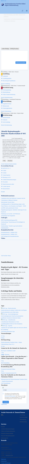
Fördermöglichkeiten (7, 108)
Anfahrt (4, 172)
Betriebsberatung (23, 417)
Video (4, 160)
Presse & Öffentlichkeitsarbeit (7, 435)
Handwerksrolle (6, 117)
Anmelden (5, 402)
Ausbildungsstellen (7, 78)
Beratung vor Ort (6, 177)
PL (3, 0)
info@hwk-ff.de (9, 455)
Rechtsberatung (23, 421)
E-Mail (4, 170)
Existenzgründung (7, 90)
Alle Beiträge (4, 215)
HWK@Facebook (14, 48)
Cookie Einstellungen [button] (6, 463)
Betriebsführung (6, 92)
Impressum (3, 459)
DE (2, 0)
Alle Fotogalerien (11, 215)
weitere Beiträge (5, 48)
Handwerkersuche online (8, 184)
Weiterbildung (23, 419)
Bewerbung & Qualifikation (9, 80)
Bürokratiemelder (20, 62)
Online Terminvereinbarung (9, 94)
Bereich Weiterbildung (6, 111)
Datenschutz (4, 461)
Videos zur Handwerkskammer (8, 431)
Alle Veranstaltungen (5, 383)
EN (5, 0)
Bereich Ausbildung (5, 83)
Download (10, 160)
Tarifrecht (5, 119)
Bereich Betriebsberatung (6, 97)
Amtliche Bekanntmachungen (9, 179)
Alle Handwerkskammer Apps (8, 331)
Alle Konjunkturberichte (13, 236)
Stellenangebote (4, 438)
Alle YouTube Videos (6, 255)
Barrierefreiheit (6, 188)
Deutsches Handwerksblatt (7, 433)
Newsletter (5, 182)
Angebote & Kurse (7, 103)
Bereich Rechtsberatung (6, 125)
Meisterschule (6, 106)
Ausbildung (22, 415)
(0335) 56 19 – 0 (6, 168)
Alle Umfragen (4, 236)
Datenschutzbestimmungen (10, 396)
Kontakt (3, 191)
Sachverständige (6, 122)
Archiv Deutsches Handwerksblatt (8, 164)
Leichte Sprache (6, 186)
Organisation (4, 404)
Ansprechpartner (6, 175)
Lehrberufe (5, 76)
